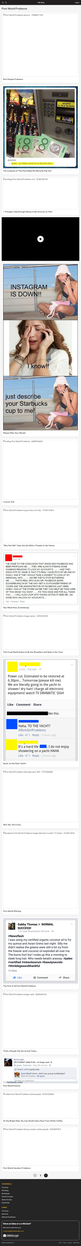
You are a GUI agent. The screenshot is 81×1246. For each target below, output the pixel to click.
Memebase (5, 1193)
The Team (5, 1211)
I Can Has (5, 1187)
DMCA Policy (76, 1242)
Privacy (64, 1242)
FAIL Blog (41, 2)
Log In (77, 2)
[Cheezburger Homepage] (40, 1236)
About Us (5, 1214)
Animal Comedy (7, 1197)
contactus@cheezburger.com (13, 1231)
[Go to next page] (46, 1175)
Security (70, 1242)
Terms (60, 1242)
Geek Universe (7, 1200)
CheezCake (5, 1203)
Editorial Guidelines (9, 1217)
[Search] (6, 2)
